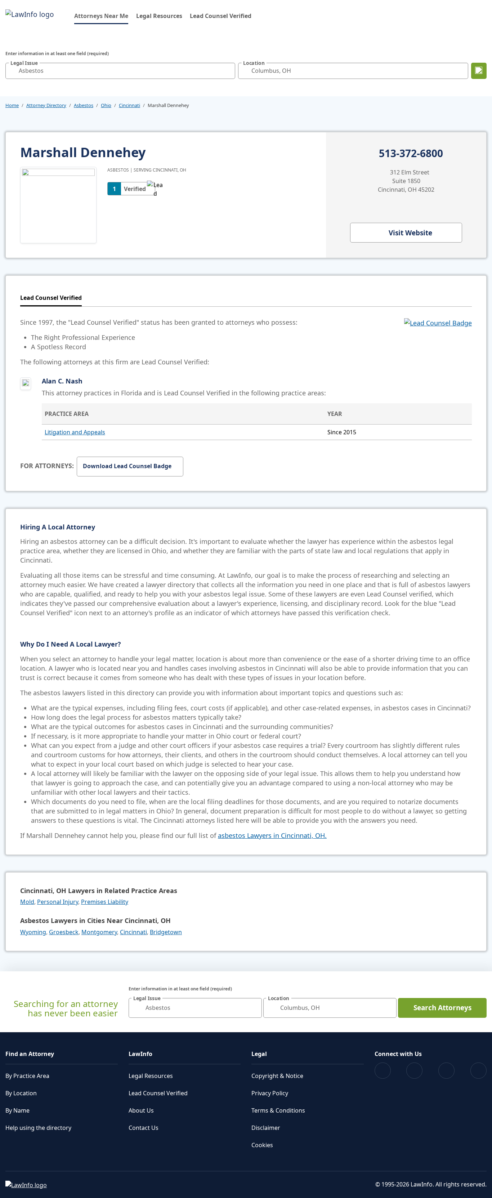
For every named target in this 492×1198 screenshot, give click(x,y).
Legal (259, 1054)
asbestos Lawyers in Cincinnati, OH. (272, 835)
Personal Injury (57, 902)
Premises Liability (104, 902)
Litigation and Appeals (75, 432)
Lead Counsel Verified (220, 16)
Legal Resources (159, 16)
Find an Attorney (29, 1054)
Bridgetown (166, 932)
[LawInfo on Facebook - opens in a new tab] (383, 1070)
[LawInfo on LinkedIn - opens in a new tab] (478, 1070)
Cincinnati (129, 105)
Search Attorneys (442, 1007)
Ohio (106, 105)
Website (410, 233)
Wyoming (33, 932)
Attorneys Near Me (101, 16)
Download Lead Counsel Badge (127, 466)
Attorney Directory (46, 105)
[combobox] (120, 71)
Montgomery (99, 932)
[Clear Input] (228, 70)
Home (12, 105)
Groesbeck (64, 932)
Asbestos (83, 105)
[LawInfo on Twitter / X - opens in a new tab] (414, 1070)
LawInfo (140, 1054)
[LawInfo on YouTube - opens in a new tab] (446, 1070)
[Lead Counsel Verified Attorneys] (438, 342)
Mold (27, 902)
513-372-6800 (411, 153)
